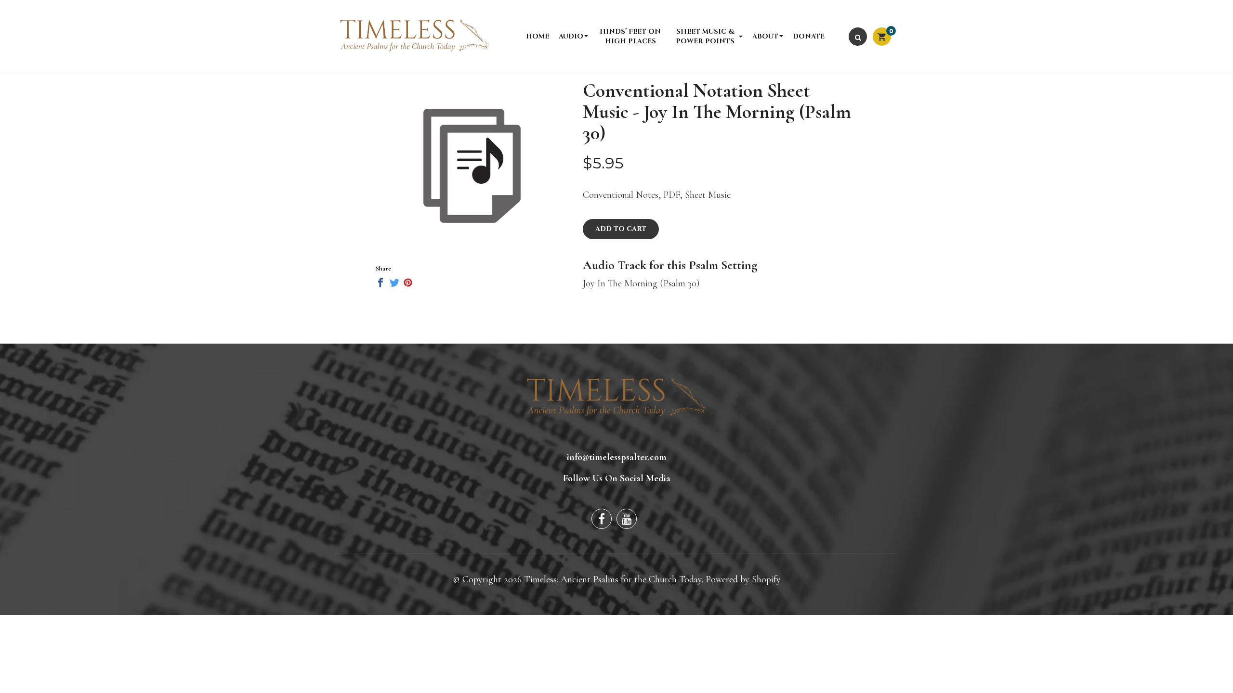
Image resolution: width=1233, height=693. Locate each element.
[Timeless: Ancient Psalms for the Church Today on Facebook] (601, 519)
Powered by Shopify (743, 579)
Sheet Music (708, 195)
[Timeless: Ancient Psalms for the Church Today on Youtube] (626, 519)
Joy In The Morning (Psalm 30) (641, 283)
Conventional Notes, (622, 195)
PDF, (672, 195)
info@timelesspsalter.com (617, 457)
